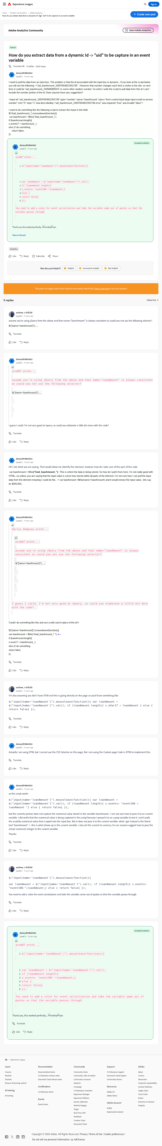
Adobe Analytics (36, 13)
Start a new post (102, 288)
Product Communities (18, 13)
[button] (144, 14)
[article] (80, 328)
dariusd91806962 (24, 73)
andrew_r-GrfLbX (24, 312)
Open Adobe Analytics (140, 30)
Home (4, 13)
